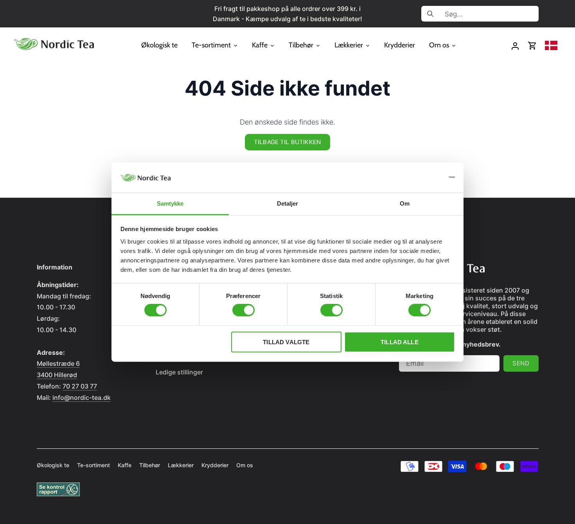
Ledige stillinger (179, 372)
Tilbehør (149, 465)
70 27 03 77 (80, 386)
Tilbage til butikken (287, 142)
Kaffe (124, 465)
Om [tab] (405, 203)
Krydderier (214, 465)
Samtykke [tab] (170, 203)
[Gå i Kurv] (532, 45)
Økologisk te (53, 465)
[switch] (243, 310)
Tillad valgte (286, 341)
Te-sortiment (93, 465)
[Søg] (430, 14)
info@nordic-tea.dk (81, 397)
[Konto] (515, 45)
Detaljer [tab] (287, 203)
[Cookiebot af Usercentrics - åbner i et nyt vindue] (420, 177)
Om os (244, 465)
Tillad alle (400, 341)
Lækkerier (181, 465)
